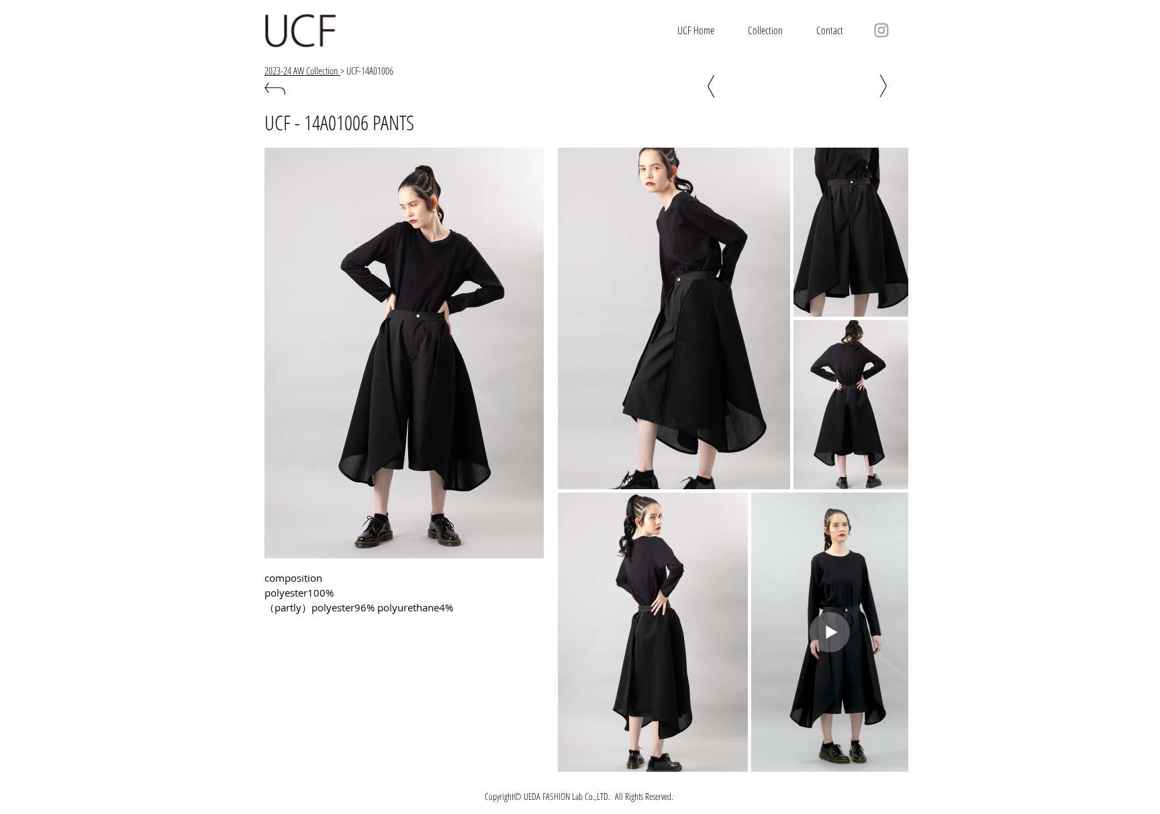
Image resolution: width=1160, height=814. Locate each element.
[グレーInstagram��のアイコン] (881, 30)
